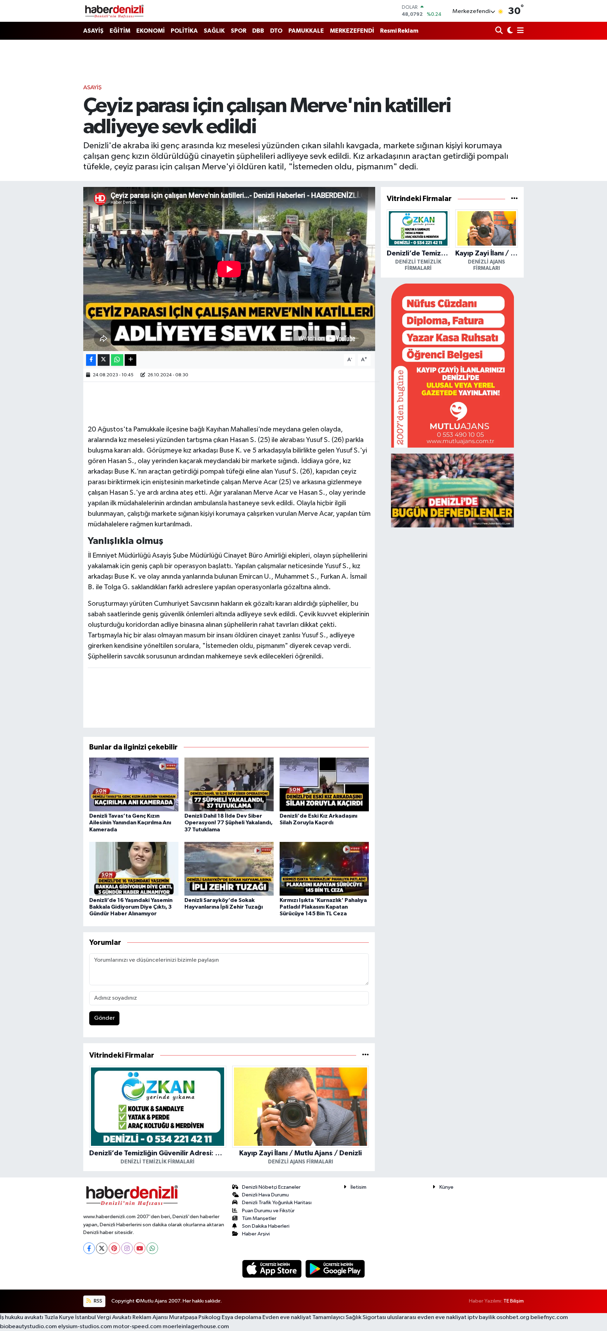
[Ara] (499, 31)
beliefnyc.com (549, 1317)
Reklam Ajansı (150, 1317)
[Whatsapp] (152, 1248)
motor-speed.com (137, 1327)
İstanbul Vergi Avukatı (103, 1317)
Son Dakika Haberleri (265, 1226)
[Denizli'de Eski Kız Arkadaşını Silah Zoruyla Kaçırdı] (324, 784)
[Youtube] (139, 1248)
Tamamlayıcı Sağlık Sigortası (349, 1317)
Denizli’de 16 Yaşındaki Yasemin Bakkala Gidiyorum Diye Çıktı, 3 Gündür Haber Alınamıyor (130, 906)
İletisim (358, 1187)
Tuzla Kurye (59, 1317)
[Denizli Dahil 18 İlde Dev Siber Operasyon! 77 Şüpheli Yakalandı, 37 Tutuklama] (229, 784)
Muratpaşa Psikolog (195, 1317)
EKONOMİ (150, 31)
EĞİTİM (120, 31)
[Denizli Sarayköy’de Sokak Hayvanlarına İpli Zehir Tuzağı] (229, 869)
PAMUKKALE (306, 31)
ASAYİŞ (93, 31)
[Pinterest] (114, 1248)
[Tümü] (365, 1055)
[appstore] (272, 1269)
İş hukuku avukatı (21, 1317)
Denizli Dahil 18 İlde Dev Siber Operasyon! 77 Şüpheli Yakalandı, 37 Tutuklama (228, 822)
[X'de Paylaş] (104, 360)
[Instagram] (127, 1248)
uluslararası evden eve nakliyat (426, 1317)
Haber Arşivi (256, 1233)
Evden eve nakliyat (286, 1317)
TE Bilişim (513, 1301)
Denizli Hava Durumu (265, 1194)
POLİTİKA (184, 31)
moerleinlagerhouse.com (196, 1327)
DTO (276, 31)
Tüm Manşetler (259, 1218)
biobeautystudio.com (28, 1327)
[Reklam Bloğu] (452, 365)
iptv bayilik (481, 1317)
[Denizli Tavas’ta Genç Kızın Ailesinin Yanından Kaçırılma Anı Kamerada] (133, 784)
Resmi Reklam (399, 31)
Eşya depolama (241, 1317)
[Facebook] (89, 1248)
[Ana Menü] (519, 31)
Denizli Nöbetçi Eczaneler (271, 1187)
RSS (97, 1301)
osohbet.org (512, 1317)
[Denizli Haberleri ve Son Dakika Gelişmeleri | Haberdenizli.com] (114, 10)
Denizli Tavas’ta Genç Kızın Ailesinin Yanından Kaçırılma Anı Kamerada (130, 822)
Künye (446, 1187)
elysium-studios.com (85, 1327)
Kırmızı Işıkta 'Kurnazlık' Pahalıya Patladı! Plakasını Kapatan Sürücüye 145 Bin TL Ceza (323, 906)
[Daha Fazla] (130, 360)
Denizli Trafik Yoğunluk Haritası (277, 1202)
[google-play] (335, 1269)
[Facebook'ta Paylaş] (91, 360)
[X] (101, 1248)
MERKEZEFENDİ (352, 31)
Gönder (104, 1018)
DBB (258, 31)
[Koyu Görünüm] (509, 31)
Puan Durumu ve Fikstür (268, 1210)
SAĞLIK (214, 31)
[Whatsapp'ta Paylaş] (117, 360)
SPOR (238, 31)
